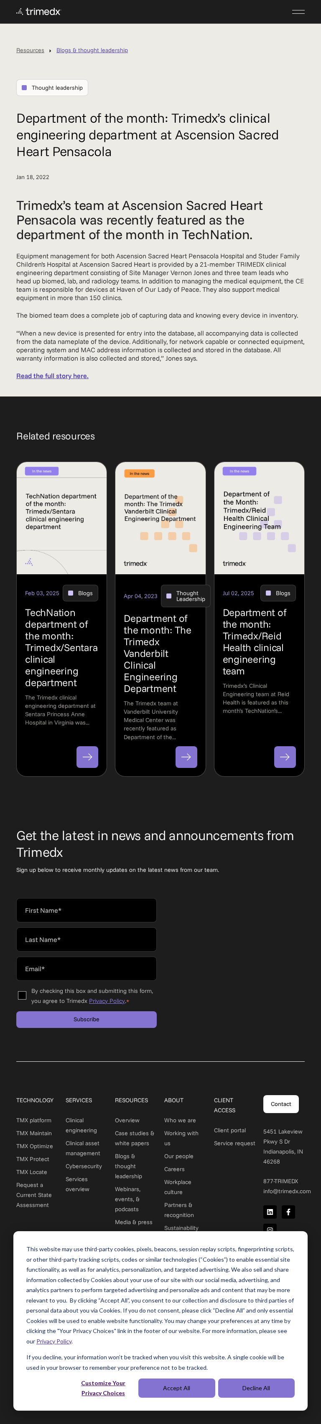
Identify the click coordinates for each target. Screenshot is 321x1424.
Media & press (134, 1222)
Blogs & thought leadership (92, 50)
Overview (127, 1120)
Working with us (181, 1138)
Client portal (230, 1130)
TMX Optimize (34, 1146)
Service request (234, 1143)
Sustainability (181, 1228)
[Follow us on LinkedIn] (270, 1212)
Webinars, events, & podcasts (127, 1199)
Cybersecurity (84, 1166)
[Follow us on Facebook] (288, 1212)
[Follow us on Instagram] (270, 1230)
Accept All (176, 1387)
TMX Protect (32, 1159)
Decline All (256, 1387)
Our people (179, 1156)
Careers (174, 1169)
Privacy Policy (53, 1341)
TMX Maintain (34, 1133)
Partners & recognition (179, 1210)
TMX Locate (31, 1172)
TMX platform (33, 1120)
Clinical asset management (83, 1148)
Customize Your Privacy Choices (103, 1388)
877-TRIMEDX (280, 1181)
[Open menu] (298, 11)
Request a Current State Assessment (34, 1195)
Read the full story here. (52, 375)
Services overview (77, 1184)
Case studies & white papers (134, 1138)
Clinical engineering (81, 1125)
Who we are (180, 1120)
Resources (30, 50)
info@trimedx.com (287, 1191)
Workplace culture (177, 1187)
